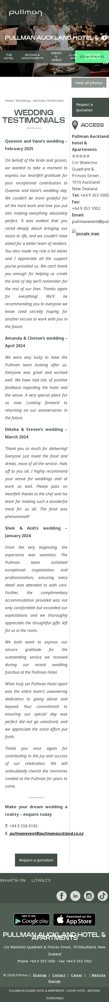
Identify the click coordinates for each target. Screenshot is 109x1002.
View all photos (89, 82)
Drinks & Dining (56, 56)
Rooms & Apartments (32, 57)
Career (76, 975)
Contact (58, 975)
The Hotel (9, 57)
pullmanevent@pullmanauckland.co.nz (46, 833)
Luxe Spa (73, 57)
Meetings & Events (92, 57)
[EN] (103, 37)
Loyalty (41, 881)
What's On (13, 881)
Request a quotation (36, 860)
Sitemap (40, 975)
